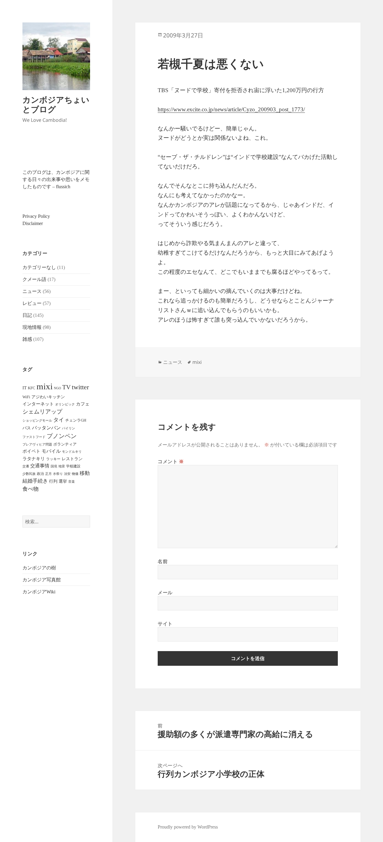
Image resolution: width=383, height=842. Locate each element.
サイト (165, 623)
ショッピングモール (37, 420)
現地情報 (32, 327)
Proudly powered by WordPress (188, 826)
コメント (171, 461)
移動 (85, 473)
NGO (57, 388)
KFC (31, 388)
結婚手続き (35, 481)
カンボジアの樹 (39, 567)
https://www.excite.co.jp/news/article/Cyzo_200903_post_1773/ (231, 109)
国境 (54, 466)
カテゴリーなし (39, 267)
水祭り (58, 473)
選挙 (63, 481)
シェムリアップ (42, 411)
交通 (25, 466)
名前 (163, 561)
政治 (40, 474)
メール (165, 592)
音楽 (71, 481)
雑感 (27, 339)
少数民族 (29, 473)
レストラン (72, 459)
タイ (58, 420)
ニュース (32, 291)
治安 (67, 473)
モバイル (51, 451)
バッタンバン (46, 427)
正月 (48, 473)
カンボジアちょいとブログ (55, 104)
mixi (45, 386)
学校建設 (73, 466)
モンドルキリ (72, 451)
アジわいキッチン (48, 396)
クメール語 (34, 279)
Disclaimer (32, 223)
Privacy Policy (36, 216)
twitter (80, 387)
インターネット (38, 404)
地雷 (61, 466)
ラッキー (53, 459)
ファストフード (33, 437)
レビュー (32, 303)
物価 (75, 473)
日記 (27, 315)
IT (24, 387)
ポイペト (31, 451)
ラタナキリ (33, 458)
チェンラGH (75, 420)
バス (26, 428)
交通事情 (39, 465)
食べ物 (30, 489)
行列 (53, 481)
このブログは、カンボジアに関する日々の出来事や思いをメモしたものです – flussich (55, 179)
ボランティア (65, 444)
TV (66, 387)
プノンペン (62, 436)
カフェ (82, 404)
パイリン (68, 428)
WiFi (26, 397)
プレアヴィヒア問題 (37, 444)
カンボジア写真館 (41, 579)
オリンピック (65, 404)
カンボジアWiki (38, 591)
